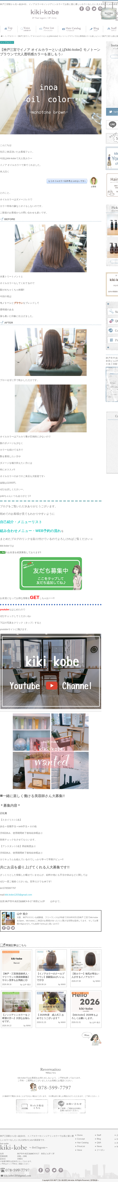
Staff (99, 1135)
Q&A (99, 1142)
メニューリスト (29, 522)
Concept (81, 1139)
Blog (99, 1139)
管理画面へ (95, 1180)
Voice (79, 1150)
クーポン (101, 1150)
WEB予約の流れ (48, 531)
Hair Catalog (82, 1142)
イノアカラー (7, 42)
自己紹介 (7, 522)
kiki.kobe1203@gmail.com (19, 894)
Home (80, 1135)
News (99, 1146)
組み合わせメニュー (16, 531)
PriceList (81, 1146)
